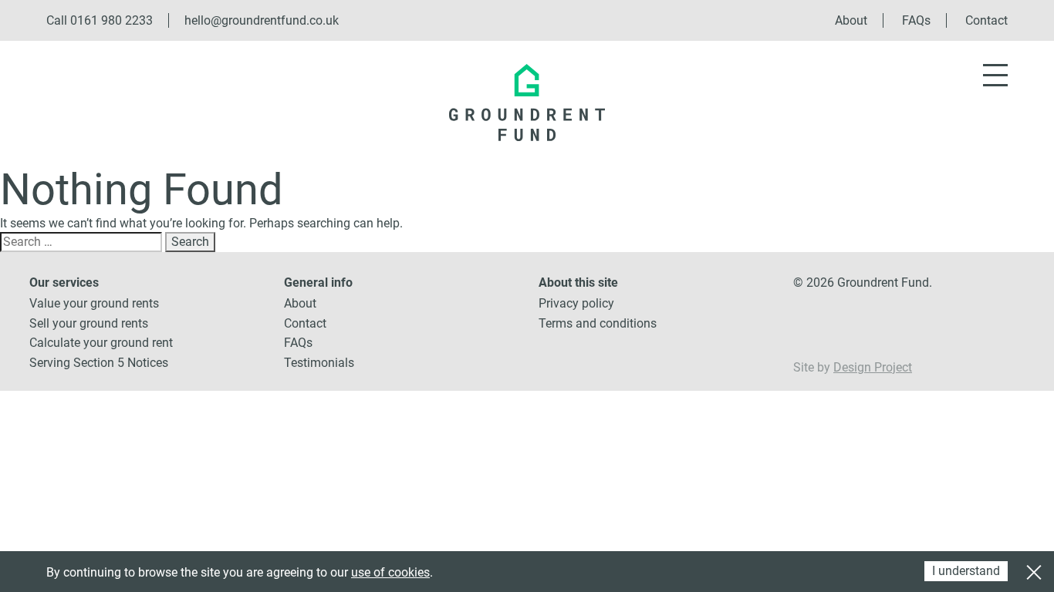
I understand (966, 570)
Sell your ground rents (88, 323)
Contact (986, 20)
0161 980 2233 (111, 20)
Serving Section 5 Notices (98, 362)
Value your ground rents (94, 303)
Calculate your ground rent (101, 342)
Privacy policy (576, 303)
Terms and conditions (598, 323)
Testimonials (319, 362)
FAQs (916, 20)
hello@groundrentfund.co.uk (261, 20)
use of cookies (390, 572)
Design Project (872, 367)
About (851, 20)
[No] (1033, 570)
